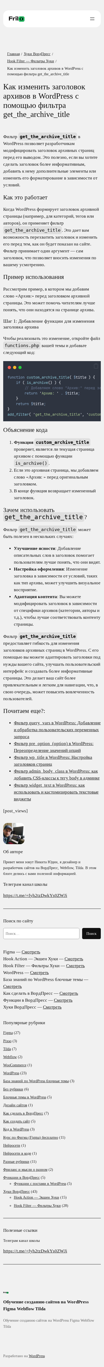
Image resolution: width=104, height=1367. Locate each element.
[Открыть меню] (92, 19)
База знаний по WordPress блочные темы (36, 1081)
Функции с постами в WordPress (40, 1183)
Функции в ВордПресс (21, 1177)
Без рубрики (13, 1089)
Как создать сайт (16, 1121)
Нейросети (11, 1145)
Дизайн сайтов (15, 1105)
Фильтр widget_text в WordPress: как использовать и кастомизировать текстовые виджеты (56, 792)
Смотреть (31, 951)
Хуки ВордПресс (16, 1191)
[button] (96, 366)
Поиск (91, 933)
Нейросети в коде (17, 1153)
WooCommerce (14, 1065)
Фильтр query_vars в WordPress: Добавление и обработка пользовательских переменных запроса (57, 729)
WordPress (11, 1073)
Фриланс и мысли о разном (25, 1169)
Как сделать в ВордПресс (23, 1113)
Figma (8, 1033)
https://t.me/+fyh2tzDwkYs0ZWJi (35, 895)
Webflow (10, 1057)
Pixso (7, 1041)
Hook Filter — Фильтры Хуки (37, 1205)
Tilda (7, 1049)
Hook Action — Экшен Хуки (36, 1197)
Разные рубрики (16, 1161)
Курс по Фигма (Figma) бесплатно (30, 1137)
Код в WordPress (16, 1129)
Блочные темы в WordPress (24, 1097)
